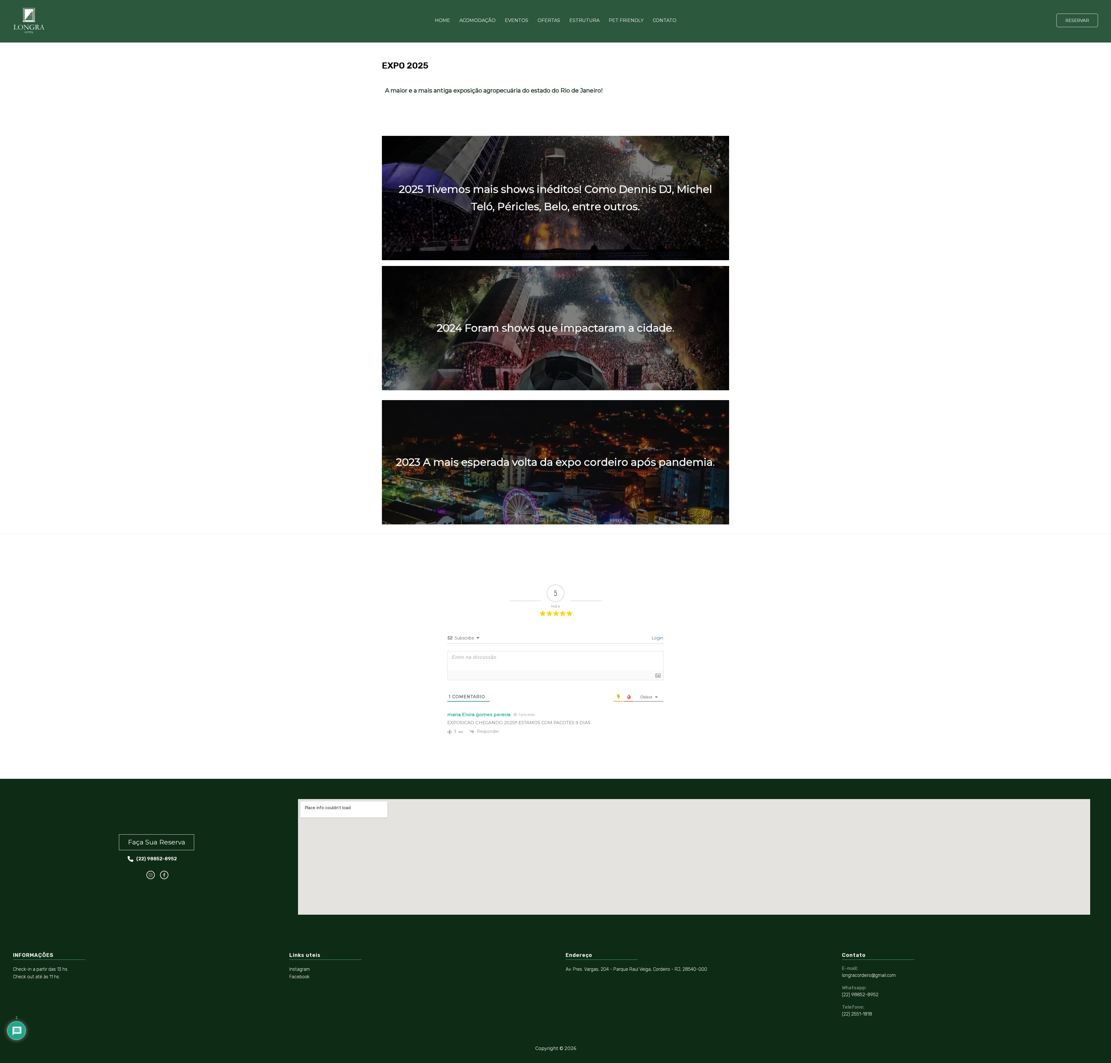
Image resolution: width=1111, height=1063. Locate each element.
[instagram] (150, 875)
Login (656, 638)
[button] (1077, 20)
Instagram (299, 969)
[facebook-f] (164, 875)
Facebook (299, 976)
